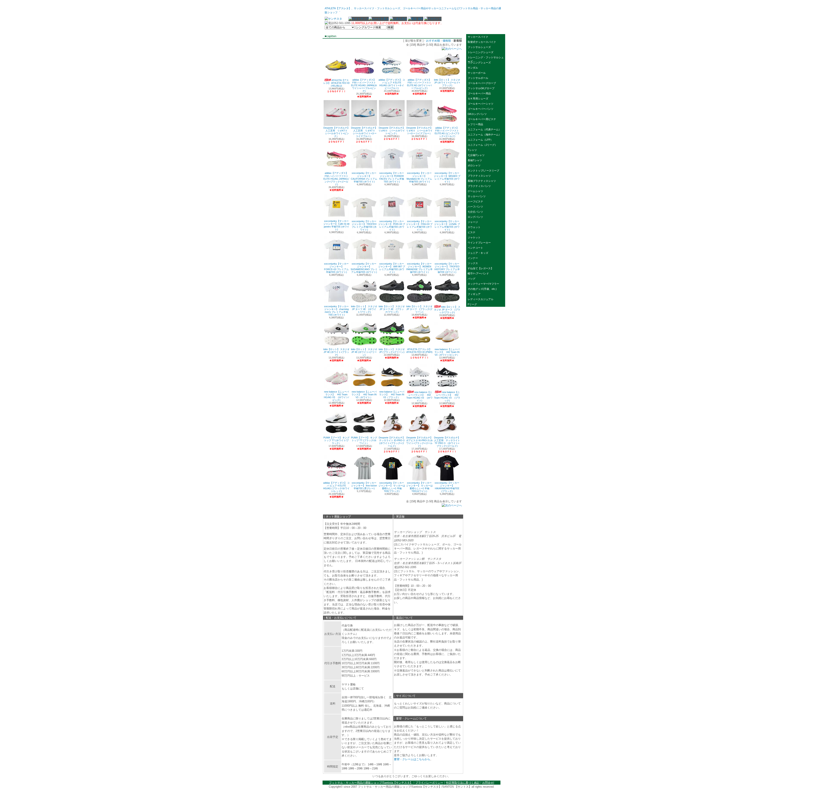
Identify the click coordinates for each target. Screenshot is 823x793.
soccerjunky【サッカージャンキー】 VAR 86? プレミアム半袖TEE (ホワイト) (391, 267)
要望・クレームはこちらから (412, 759)
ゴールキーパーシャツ (480, 103)
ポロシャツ (474, 165)
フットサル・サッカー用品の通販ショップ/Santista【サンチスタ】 (371, 782)
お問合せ (487, 782)
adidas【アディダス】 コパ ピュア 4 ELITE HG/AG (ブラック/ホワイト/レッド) (336, 487)
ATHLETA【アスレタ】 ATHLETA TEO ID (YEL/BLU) (336, 83)
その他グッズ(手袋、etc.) (482, 288)
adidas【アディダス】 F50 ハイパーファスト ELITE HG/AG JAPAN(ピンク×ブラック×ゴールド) (336, 178)
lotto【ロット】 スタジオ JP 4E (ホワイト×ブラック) (336, 352)
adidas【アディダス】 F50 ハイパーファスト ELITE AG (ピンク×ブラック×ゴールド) (447, 131)
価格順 (447, 40)
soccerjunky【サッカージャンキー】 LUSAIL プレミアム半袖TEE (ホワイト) (447, 225)
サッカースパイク (478, 36)
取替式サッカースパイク (482, 42)
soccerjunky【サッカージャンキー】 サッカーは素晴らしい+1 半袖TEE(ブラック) (391, 487)
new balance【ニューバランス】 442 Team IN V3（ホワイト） (364, 394)
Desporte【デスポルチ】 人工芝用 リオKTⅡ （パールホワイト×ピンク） (336, 131)
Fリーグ (472, 304)
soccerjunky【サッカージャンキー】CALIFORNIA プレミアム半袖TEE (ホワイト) (364, 177)
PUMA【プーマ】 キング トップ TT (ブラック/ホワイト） (364, 440)
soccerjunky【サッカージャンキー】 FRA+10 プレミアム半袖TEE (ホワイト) (419, 225)
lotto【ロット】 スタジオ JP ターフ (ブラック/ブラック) (447, 309)
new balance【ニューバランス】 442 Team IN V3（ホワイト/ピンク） (447, 352)
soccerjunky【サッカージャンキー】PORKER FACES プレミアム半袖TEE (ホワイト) (391, 177)
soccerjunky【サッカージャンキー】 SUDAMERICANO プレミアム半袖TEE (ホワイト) (364, 267)
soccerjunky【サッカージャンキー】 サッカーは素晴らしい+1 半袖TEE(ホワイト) (419, 487)
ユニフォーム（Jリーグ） (482, 144)
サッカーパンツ (477, 196)
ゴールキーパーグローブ (482, 83)
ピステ (471, 232)
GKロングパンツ (477, 114)
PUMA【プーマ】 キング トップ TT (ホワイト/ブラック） (336, 440)
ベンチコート (475, 247)
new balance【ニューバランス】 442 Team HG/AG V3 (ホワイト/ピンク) (336, 395)
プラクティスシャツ (479, 175)
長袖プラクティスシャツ (482, 180)
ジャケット (474, 237)
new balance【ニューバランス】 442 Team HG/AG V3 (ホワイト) (419, 396)
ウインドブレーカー (480, 242)
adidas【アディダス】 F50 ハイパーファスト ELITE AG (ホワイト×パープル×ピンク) (419, 83)
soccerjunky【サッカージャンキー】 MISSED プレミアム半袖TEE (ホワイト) (447, 177)
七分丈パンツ (475, 211)
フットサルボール (478, 78)
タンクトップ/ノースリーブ (483, 170)
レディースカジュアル (480, 299)
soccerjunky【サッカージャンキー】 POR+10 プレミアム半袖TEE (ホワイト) (391, 225)
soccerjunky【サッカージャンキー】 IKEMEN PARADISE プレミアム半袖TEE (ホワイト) (419, 267)
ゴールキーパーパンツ (480, 108)
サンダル (473, 67)
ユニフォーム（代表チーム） (484, 129)
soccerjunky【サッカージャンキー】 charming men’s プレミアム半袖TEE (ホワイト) (336, 310)
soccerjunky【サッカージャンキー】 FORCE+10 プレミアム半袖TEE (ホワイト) (336, 267)
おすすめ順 (433, 40)
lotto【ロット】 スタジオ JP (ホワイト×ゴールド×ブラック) (447, 82)
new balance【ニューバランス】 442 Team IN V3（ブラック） (391, 394)
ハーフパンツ (475, 206)
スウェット (474, 227)
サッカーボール (478, 72)
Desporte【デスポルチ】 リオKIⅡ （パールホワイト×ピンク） (391, 130)
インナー (473, 258)
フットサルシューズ (479, 47)
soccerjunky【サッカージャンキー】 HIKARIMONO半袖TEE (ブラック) (447, 487)
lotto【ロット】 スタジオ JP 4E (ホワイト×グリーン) (364, 352)
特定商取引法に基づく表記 (462, 782)
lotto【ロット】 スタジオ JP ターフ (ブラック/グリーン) (419, 309)
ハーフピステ (475, 201)
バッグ (471, 278)
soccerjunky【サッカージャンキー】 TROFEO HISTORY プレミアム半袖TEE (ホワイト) (447, 267)
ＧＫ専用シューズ (478, 98)
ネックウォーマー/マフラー (483, 283)
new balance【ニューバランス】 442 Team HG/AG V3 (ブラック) (447, 396)
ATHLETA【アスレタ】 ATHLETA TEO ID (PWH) (419, 350)
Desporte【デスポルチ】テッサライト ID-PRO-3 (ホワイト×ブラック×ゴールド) (392, 441)
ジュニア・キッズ (478, 252)
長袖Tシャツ (475, 160)
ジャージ (473, 222)
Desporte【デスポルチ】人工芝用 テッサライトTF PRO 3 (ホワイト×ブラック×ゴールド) (447, 441)
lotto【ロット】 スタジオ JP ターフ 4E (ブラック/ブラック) (392, 309)
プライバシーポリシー (429, 782)
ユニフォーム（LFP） (480, 139)
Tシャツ (472, 150)
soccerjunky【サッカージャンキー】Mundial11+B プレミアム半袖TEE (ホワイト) (419, 177)
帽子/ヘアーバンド (478, 273)
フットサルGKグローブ (481, 88)
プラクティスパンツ (479, 186)
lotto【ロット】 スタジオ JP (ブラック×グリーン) (392, 350)
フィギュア (474, 294)
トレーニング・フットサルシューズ (486, 58)
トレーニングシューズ (480, 52)
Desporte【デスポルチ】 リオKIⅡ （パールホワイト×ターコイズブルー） (419, 130)
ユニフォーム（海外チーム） (484, 134)
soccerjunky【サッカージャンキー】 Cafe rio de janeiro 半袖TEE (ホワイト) (336, 225)
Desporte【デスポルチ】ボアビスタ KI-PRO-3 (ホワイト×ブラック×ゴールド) (419, 441)
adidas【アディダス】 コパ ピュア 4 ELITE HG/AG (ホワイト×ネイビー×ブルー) (391, 83)
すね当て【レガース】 (480, 268)
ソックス (473, 263)
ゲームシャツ (475, 191)
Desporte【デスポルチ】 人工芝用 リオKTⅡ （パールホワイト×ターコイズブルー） (364, 131)
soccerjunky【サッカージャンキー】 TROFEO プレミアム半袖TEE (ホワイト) (364, 225)
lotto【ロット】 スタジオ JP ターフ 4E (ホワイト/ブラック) (364, 309)
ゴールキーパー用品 (479, 93)
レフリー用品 (475, 124)
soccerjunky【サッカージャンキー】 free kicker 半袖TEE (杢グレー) (364, 486)
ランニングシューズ (479, 62)
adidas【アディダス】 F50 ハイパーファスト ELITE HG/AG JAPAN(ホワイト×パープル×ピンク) (364, 85)
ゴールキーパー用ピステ (482, 119)
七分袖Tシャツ (476, 155)
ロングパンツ (475, 216)
